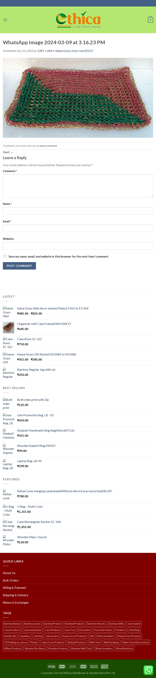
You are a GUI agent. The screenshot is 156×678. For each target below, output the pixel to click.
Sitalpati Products (77, 642)
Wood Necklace (124, 648)
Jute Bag (38, 636)
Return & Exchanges (16, 602)
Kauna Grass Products (74, 636)
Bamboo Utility (116, 623)
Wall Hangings (111, 642)
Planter (34, 642)
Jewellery (25, 636)
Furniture (121, 629)
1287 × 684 (44, 50)
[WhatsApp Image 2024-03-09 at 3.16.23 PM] (78, 97)
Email (7, 221)
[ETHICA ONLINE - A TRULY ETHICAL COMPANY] (78, 19)
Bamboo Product (53, 623)
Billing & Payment (14, 587)
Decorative (85, 629)
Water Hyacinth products (136, 642)
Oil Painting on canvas (15, 642)
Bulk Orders (11, 580)
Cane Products (52, 629)
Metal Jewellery (105, 636)
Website (8, 238)
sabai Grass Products (53, 642)
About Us (9, 573)
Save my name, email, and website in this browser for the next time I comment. (59, 256)
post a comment (48, 145)
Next (8, 152)
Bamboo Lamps (32, 623)
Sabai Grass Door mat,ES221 (74, 50)
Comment (10, 171)
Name (7, 203)
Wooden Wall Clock (81, 648)
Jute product (52, 636)
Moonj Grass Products (129, 636)
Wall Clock (94, 642)
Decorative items (103, 629)
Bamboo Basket (12, 623)
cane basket (134, 623)
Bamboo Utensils (96, 623)
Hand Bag (134, 629)
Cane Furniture (12, 629)
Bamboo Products (74, 623)
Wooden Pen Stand (35, 648)
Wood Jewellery (104, 648)
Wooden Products (58, 648)
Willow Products (12, 648)
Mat (92, 636)
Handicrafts (10, 636)
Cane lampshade (32, 629)
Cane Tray (69, 629)
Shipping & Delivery (15, 595)
